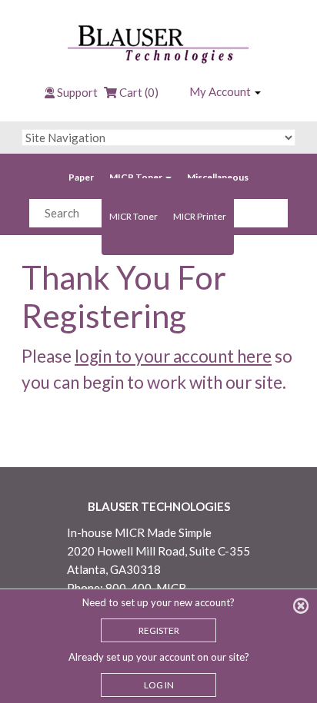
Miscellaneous (218, 177)
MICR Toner (136, 177)
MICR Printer (199, 216)
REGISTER (158, 630)
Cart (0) (137, 92)
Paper (81, 177)
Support (77, 92)
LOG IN (159, 685)
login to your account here (173, 356)
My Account (221, 91)
